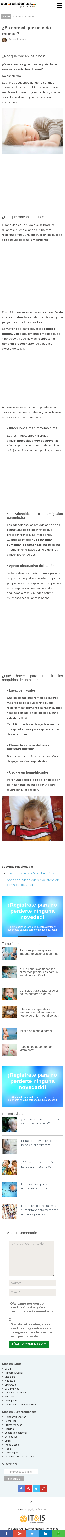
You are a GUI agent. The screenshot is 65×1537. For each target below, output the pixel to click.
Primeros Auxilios (14, 1372)
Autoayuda (11, 1396)
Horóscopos (11, 1452)
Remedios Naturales (16, 1392)
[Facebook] (21, 1488)
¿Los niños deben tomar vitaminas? (36, 1048)
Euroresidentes (34, 1528)
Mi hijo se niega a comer (36, 1030)
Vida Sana (10, 1376)
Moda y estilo (12, 1444)
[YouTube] (43, 1488)
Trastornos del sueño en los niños (30, 873)
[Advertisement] (32, 182)
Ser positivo (11, 1436)
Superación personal (16, 1432)
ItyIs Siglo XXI (15, 1528)
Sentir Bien (11, 1420)
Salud (8, 1368)
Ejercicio (9, 1428)
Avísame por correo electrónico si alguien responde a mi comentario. (32, 1307)
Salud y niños (12, 1388)
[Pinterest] (28, 1488)
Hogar (8, 1448)
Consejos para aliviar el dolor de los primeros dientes (39, 992)
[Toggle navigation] (59, 5)
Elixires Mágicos (13, 1424)
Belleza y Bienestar (15, 1416)
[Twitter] (36, 1488)
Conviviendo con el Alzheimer (21, 1404)
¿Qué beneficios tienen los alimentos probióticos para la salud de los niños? (39, 972)
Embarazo (10, 1384)
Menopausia (11, 1400)
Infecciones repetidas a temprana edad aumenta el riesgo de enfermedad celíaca (39, 1012)
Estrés (8, 1440)
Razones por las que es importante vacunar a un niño (39, 952)
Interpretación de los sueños (20, 1456)
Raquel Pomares (18, 39)
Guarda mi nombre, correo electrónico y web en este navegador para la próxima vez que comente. (31, 1330)
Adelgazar (10, 1380)
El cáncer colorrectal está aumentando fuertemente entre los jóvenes (39, 1210)
